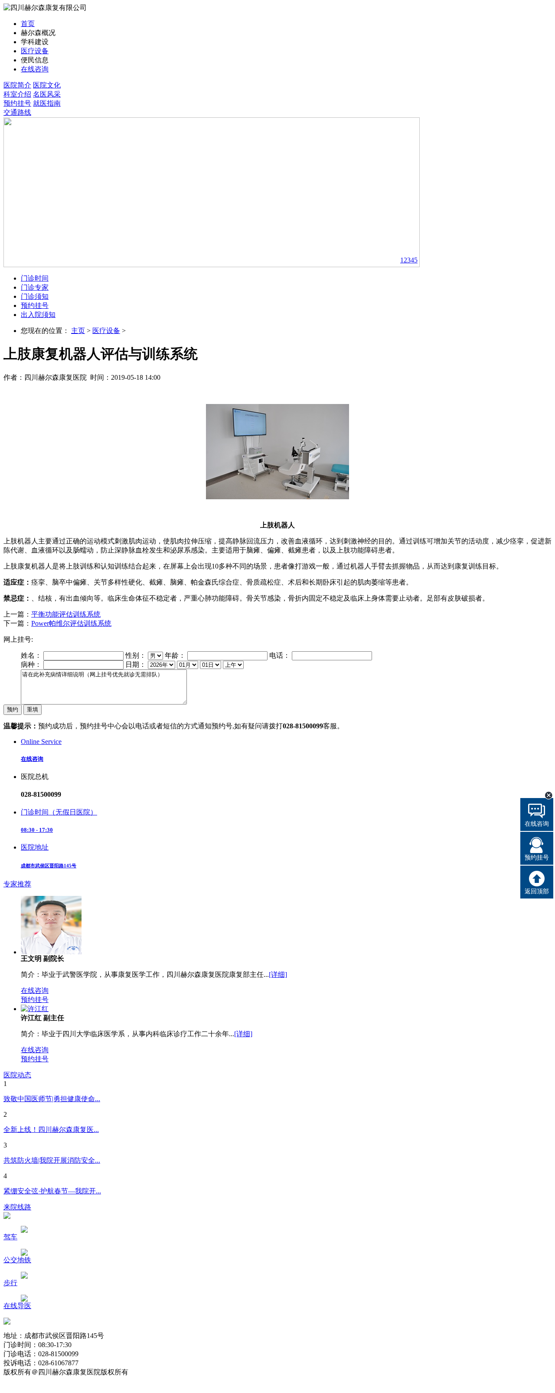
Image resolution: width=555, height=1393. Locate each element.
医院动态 (17, 1075)
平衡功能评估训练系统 (66, 614)
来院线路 (17, 1207)
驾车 (10, 1237)
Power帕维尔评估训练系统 (71, 623)
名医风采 (47, 94)
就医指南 (47, 103)
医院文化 (47, 85)
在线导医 (17, 1305)
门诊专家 (35, 287)
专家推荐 (17, 884)
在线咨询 (35, 69)
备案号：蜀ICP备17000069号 (47, 1381)
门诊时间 (35, 278)
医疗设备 (35, 51)
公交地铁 (17, 1260)
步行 (10, 1282)
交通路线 (17, 112)
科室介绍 (17, 94)
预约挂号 (17, 103)
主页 (78, 330)
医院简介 (17, 85)
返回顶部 (537, 891)
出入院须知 (38, 314)
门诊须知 (35, 296)
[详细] (278, 974)
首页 (28, 23)
